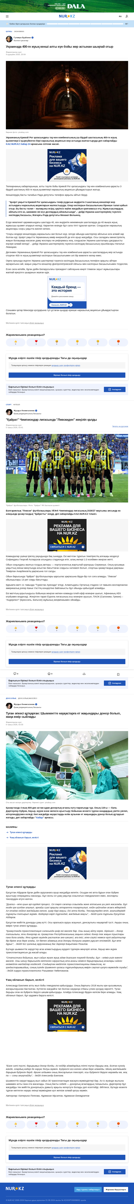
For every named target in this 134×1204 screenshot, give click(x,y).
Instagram (116, 389)
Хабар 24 (25, 144)
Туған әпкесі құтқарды (21, 832)
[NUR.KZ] (67, 16)
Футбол (16, 405)
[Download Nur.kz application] (67, 6)
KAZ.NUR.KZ (13, 144)
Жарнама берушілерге (116, 1190)
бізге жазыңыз (37, 323)
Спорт (8, 405)
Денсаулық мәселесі (27, 698)
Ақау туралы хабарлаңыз (88, 1190)
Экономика (19, 31)
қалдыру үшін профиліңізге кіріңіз (66, 365)
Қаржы (9, 31)
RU (120, 16)
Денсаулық (11, 698)
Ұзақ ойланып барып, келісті (24, 837)
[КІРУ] (126, 16)
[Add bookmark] (118, 674)
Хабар (39, 817)
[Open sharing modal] (84, 673)
